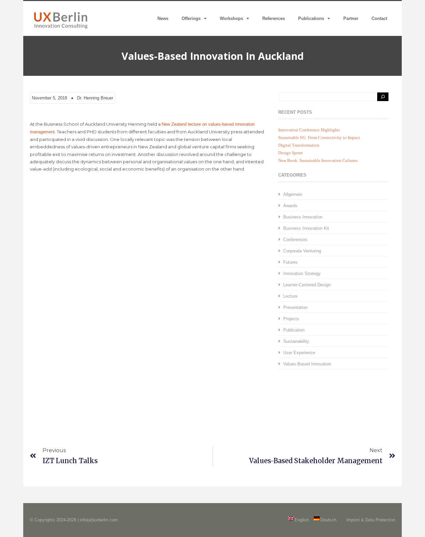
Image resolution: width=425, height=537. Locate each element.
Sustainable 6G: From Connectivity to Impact (319, 137)
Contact (379, 18)
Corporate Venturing (302, 250)
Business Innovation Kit (306, 228)
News (162, 18)
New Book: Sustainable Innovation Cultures (318, 160)
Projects (291, 318)
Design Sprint (290, 152)
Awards (290, 205)
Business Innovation (302, 216)
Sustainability (296, 341)
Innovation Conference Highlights (309, 129)
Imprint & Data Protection (370, 519)
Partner (350, 18)
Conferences (295, 239)
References (273, 18)
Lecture (290, 296)
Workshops (231, 18)
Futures (290, 262)
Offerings (191, 18)
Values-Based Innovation (307, 363)
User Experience (299, 352)
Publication (293, 330)
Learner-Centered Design (307, 284)
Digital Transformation (298, 145)
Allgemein (292, 194)
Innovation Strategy (302, 273)
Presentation (295, 307)
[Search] (382, 96)
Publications (311, 18)
